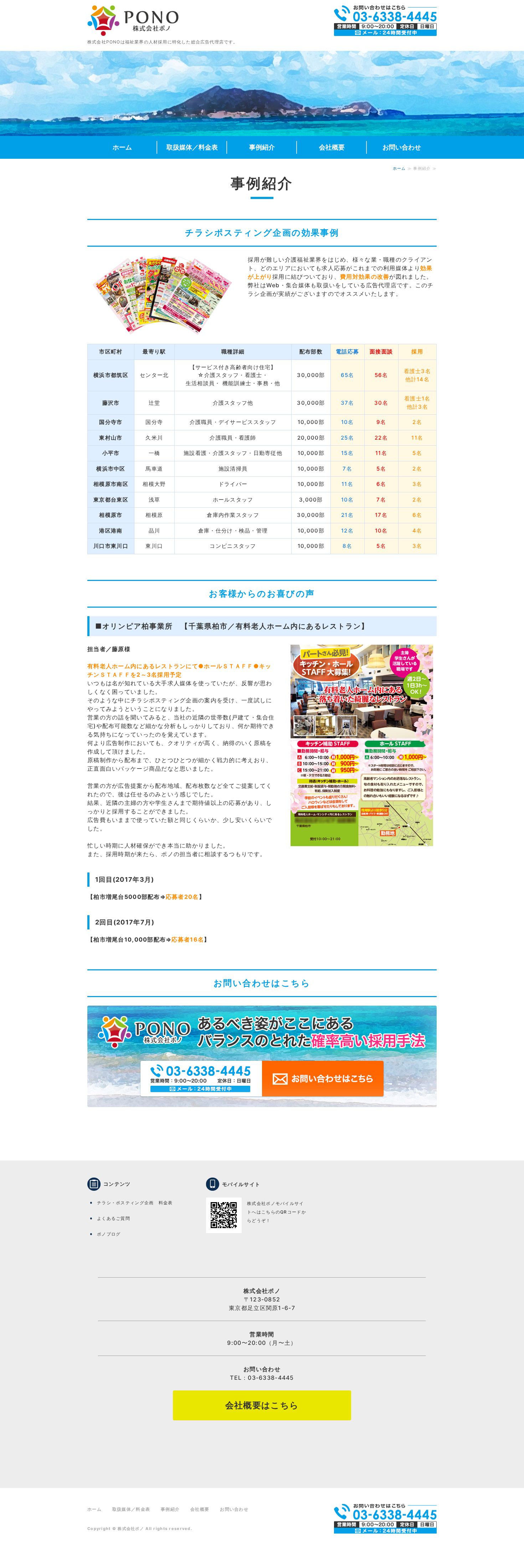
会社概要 (332, 147)
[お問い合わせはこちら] (262, 1111)
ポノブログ (108, 1234)
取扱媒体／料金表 (192, 147)
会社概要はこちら (262, 1405)
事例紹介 (262, 147)
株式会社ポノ (131, 1528)
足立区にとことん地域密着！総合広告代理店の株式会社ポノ (133, 20)
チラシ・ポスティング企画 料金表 (135, 1202)
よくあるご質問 (113, 1218)
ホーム (122, 147)
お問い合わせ (401, 147)
